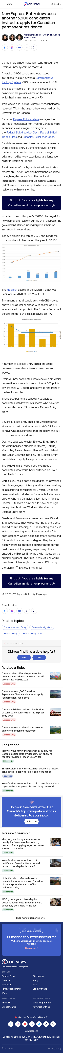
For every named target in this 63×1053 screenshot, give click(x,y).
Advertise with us (41, 1006)
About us (6, 1002)
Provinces (7, 776)
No (38, 657)
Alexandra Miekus (32, 34)
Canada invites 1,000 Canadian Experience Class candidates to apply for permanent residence (22, 694)
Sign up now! (31, 948)
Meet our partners (42, 1002)
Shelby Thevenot (51, 34)
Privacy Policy (54, 1048)
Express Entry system (26, 119)
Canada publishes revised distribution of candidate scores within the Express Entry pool (23, 712)
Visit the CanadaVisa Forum (32, 1017)
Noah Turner (30, 37)
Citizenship (8, 761)
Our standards (9, 1006)
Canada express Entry (15, 627)
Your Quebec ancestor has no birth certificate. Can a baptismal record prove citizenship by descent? (30, 785)
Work (4, 993)
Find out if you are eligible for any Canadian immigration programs (31, 202)
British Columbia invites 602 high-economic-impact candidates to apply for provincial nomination (30, 770)
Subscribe (56, 4)
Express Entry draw (32, 633)
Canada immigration (42, 627)
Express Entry (10, 633)
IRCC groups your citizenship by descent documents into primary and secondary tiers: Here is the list (22, 902)
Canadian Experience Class (38, 137)
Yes (24, 657)
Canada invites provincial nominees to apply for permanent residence (22, 729)
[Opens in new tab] (10, 1024)
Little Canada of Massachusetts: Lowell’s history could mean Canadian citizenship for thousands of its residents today (22, 883)
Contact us (30, 1030)
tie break (12, 289)
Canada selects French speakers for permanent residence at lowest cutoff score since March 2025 (23, 676)
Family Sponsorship (11, 988)
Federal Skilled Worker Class (22, 132)
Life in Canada (40, 988)
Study (35, 980)
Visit (35, 984)
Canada (6, 980)
